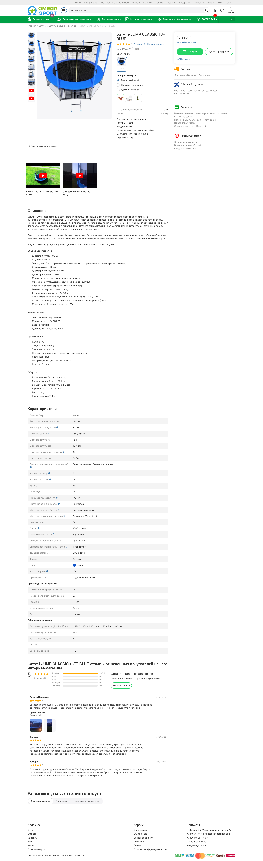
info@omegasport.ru (197, 845)
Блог (220, 2)
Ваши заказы (140, 830)
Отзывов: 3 (140, 44)
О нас (135, 2)
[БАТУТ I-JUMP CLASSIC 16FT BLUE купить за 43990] (74, 75)
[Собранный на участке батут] (80, 175)
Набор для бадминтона (133, 85)
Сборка (159, 2)
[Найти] (206, 10)
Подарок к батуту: (126, 75)
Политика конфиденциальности (150, 849)
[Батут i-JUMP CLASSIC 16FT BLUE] (43, 175)
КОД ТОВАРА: (124, 48)
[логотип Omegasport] (43, 10)
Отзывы (32, 833)
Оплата (211, 2)
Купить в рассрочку (219, 51)
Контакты (230, 2)
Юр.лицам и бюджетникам (115, 2)
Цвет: (119, 54)
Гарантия (171, 2)
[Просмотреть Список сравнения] (214, 10)
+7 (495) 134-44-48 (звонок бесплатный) (208, 833)
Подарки (147, 2)
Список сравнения (143, 837)
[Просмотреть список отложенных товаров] (222, 10)
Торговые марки (36, 849)
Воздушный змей (130, 80)
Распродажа (90, 2)
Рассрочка (185, 2)
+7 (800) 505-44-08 (197, 837)
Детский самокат (130, 89)
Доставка (199, 2)
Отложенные (140, 833)
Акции (77, 2)
